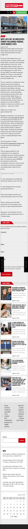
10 (23, 504)
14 (14, 507)
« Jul (11, 516)
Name (3, 244)
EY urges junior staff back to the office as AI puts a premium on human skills (19, 325)
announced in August (15, 143)
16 (20, 507)
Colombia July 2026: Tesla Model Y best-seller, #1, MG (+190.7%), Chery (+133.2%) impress (13, 484)
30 (20, 514)
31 (23, 514)
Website (3, 259)
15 (17, 507)
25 (4, 514)
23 (20, 510)
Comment (4, 232)
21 (14, 510)
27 (11, 514)
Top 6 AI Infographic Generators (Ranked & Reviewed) (18, 361)
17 (23, 507)
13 (10, 507)
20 (11, 510)
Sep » (16, 516)
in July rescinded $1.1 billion (15, 117)
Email (3, 252)
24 (23, 510)
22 (17, 510)
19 (7, 510)
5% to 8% (8, 70)
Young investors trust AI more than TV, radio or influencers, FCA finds (19, 306)
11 (4, 507)
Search (5, 437)
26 (7, 514)
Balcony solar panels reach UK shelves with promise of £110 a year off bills (19, 344)
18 (4, 510)
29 (17, 514)
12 (7, 507)
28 (14, 514)
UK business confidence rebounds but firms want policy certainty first (19, 289)
